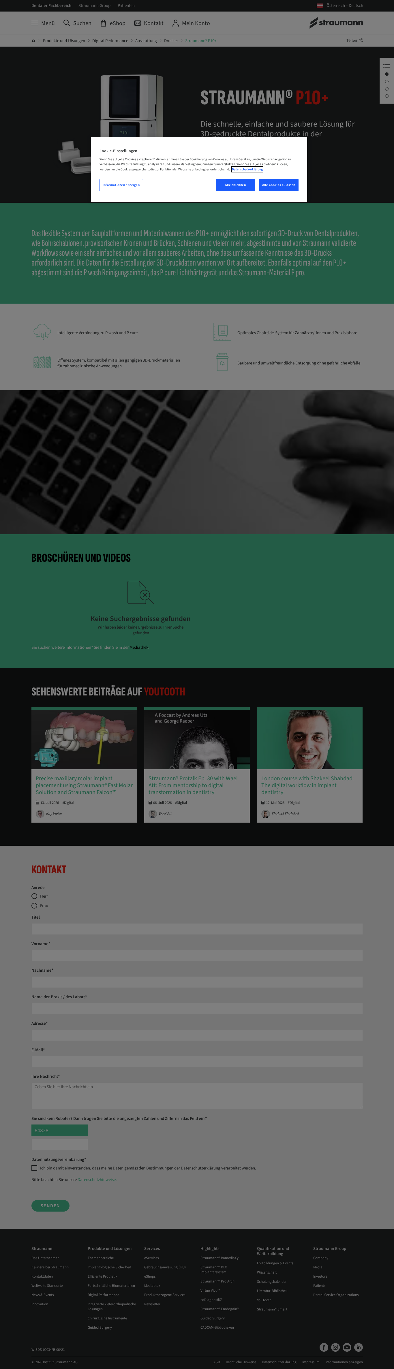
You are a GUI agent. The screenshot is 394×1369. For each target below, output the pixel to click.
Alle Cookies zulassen (278, 185)
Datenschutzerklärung (247, 169)
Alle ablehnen (235, 185)
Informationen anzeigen (121, 185)
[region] (199, 169)
